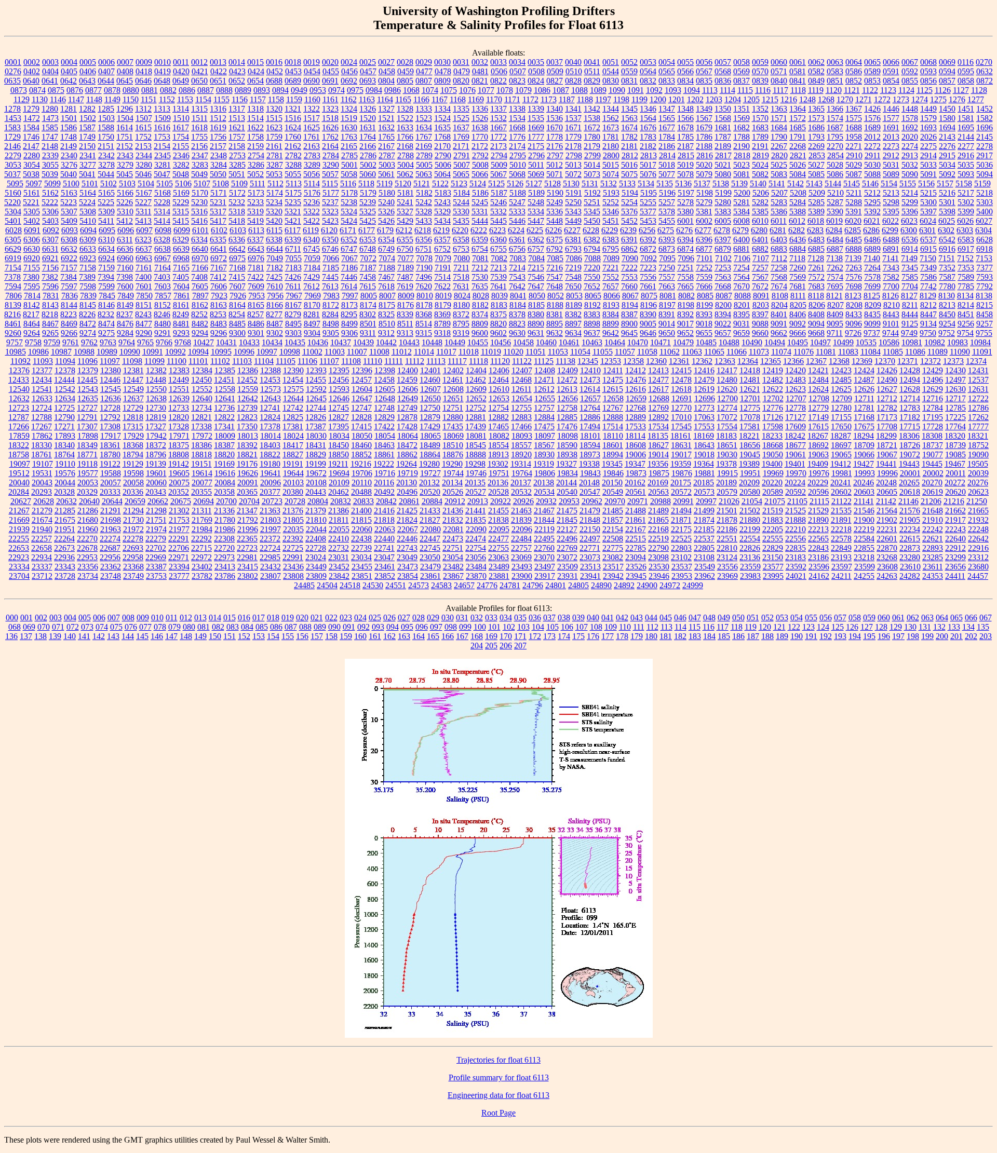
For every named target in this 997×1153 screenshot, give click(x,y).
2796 (536, 155)
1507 (144, 118)
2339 (50, 155)
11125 (544, 361)
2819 (760, 155)
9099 (872, 323)
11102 (220, 361)
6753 (461, 249)
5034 (947, 164)
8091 (761, 295)
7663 (666, 286)
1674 (629, 127)
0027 (386, 62)
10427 (203, 342)
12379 (87, 370)
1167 (440, 99)
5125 (496, 183)
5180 (387, 192)
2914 (928, 155)
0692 (349, 80)
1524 (442, 118)
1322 (311, 108)
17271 (64, 426)
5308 (87, 211)
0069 (947, 62)
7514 (442, 277)
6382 (592, 239)
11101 (198, 361)
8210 (891, 305)
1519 (349, 118)
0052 (629, 62)
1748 (68, 136)
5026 (797, 164)
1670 (554, 127)
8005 (368, 295)
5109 (239, 183)
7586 (928, 277)
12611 (521, 389)
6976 (256, 258)
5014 (592, 164)
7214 (517, 267)
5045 (124, 174)
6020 (853, 220)
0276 (13, 71)
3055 (50, 164)
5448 (554, 220)
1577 (891, 118)
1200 (658, 99)
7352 (947, 267)
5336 (554, 211)
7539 (498, 277)
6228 (591, 230)
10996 (244, 351)
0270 (984, 62)
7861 (181, 295)
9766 (164, 342)
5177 (330, 192)
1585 (50, 127)
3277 (87, 164)
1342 (592, 108)
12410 (590, 370)
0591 (891, 71)
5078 (685, 174)
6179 (385, 230)
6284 (834, 230)
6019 (834, 220)
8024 (462, 295)
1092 (654, 90)
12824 (270, 417)
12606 (407, 389)
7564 (741, 277)
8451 (966, 314)
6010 (760, 220)
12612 (544, 389)
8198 (686, 305)
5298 (891, 202)
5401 (13, 220)
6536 (909, 239)
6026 (965, 220)
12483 (795, 379)
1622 (255, 127)
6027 (984, 220)
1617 (180, 127)
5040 (68, 174)
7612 (311, 286)
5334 (536, 211)
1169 (476, 99)
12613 (567, 389)
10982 (934, 342)
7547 (554, 277)
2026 (928, 136)
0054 (666, 62)
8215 (984, 305)
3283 (200, 164)
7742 (928, 286)
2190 (741, 146)
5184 (461, 192)
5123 (459, 183)
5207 (779, 192)
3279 (125, 164)
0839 (760, 80)
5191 (573, 192)
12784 (932, 407)
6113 (256, 230)
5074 (610, 174)
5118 (366, 183)
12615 (612, 389)
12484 (818, 379)
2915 (947, 155)
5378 (666, 211)
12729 (133, 407)
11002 (312, 351)
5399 (966, 211)
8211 (910, 305)
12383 (179, 370)
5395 (891, 211)
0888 (224, 90)
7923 (219, 295)
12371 (907, 361)
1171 (512, 99)
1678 (685, 127)
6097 (144, 230)
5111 (257, 183)
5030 (872, 164)
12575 (293, 389)
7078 (424, 258)
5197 (686, 192)
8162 (200, 305)
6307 (50, 239)
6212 (404, 230)
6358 (461, 239)
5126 (515, 183)
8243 (143, 314)
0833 (666, 80)
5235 (293, 202)
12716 (932, 398)
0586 (853, 71)
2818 (742, 155)
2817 (723, 155)
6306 (31, 239)
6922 (69, 258)
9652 (685, 333)
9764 (126, 342)
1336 (479, 108)
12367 (816, 361)
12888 (612, 417)
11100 (176, 361)
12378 (65, 370)
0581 (797, 71)
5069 (536, 174)
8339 (405, 314)
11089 (937, 351)
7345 (909, 267)
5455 (666, 220)
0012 (199, 62)
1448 (909, 108)
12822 (224, 417)
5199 (723, 192)
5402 (31, 220)
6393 (666, 239)
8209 (873, 305)
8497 (312, 323)
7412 (218, 277)
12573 (270, 389)
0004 (69, 62)
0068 (928, 62)
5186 (480, 192)
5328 (423, 211)
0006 (106, 62)
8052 (555, 295)
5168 (162, 192)
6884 (797, 249)
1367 (853, 108)
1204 (732, 99)
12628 (909, 389)
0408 (125, 71)
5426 (386, 220)
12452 (247, 379)
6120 (329, 230)
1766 (405, 136)
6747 (349, 249)
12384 (202, 370)
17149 (818, 417)
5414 (162, 220)
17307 (87, 426)
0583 (835, 71)
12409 (567, 370)
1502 (87, 118)
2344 (144, 155)
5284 (797, 202)
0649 (180, 80)
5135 (664, 183)
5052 (255, 174)
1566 (685, 118)
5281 (741, 202)
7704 (909, 286)
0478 (443, 71)
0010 (162, 62)
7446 (349, 277)
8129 (928, 295)
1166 (421, 99)
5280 (723, 202)
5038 (31, 174)
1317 (236, 108)
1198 (621, 99)
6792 (554, 249)
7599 (106, 286)
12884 (544, 417)
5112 (275, 183)
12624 (818, 389)
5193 (611, 192)
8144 (69, 305)
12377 (42, 370)
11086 (915, 351)
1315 (199, 108)
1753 (162, 136)
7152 (965, 258)
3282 (181, 164)
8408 (816, 314)
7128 (815, 258)
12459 (407, 379)
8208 (854, 305)
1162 (349, 99)
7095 (667, 258)
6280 (759, 230)
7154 (13, 267)
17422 (384, 426)
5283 (779, 202)
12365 (770, 361)
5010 (517, 164)
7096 (686, 258)
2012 (872, 136)
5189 (536, 192)
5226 (124, 202)
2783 (312, 155)
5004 (405, 164)
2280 (31, 155)
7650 (573, 286)
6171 (348, 230)
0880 (131, 90)
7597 (69, 286)
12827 (338, 417)
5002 (368, 164)
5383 (723, 211)
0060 (779, 62)
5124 (477, 183)
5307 (69, 211)
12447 (133, 379)
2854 (835, 155)
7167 (218, 267)
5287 (835, 202)
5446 (517, 220)
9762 (89, 342)
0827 (554, 80)
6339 (293, 239)
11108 (351, 361)
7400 (143, 277)
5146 (870, 183)
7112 (779, 258)
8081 (667, 295)
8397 (760, 314)
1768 (442, 136)
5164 (87, 192)
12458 (384, 379)
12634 (65, 398)
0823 (517, 80)
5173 (256, 192)
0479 (461, 71)
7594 (13, 286)
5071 (554, 174)
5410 (87, 220)
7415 (236, 277)
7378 (12, 277)
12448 (155, 379)
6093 (69, 230)
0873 (18, 90)
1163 (367, 99)
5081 (741, 174)
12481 (749, 379)
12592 (316, 389)
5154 (889, 183)
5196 (667, 192)
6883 (779, 249)
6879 (723, 249)
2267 (779, 146)
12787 (18, 417)
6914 (909, 249)
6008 (741, 220)
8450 (947, 314)
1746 (31, 136)
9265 (50, 333)
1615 (143, 127)
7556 (648, 277)
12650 (430, 398)
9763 (108, 342)
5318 (236, 211)
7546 (536, 277)
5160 (13, 192)
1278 (12, 108)
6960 (125, 258)
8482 (200, 323)
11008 (379, 351)
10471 (660, 342)
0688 (274, 80)
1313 (162, 108)
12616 (635, 389)
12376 (19, 370)
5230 (199, 202)
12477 (658, 379)
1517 (311, 118)
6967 (162, 258)
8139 (13, 305)
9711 (835, 333)
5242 (423, 202)
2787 (387, 155)
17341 (224, 426)
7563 (723, 277)
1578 (909, 118)
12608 (453, 389)
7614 (349, 286)
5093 (966, 174)
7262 (835, 267)
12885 (567, 417)
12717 (955, 398)
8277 (274, 314)
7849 (125, 295)
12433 (18, 379)
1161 (330, 99)
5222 (50, 202)
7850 (144, 295)
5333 (517, 211)
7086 (573, 258)
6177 (366, 230)
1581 (966, 118)
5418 (236, 220)
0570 (760, 71)
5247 (517, 202)
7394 (106, 277)
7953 (256, 295)
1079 (523, 90)
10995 (221, 351)
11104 (264, 361)
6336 (236, 239)
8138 (984, 295)
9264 (31, 333)
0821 (479, 80)
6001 (685, 220)
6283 (815, 230)
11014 (424, 351)
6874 (685, 249)
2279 (13, 155)
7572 (816, 277)
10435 (295, 342)
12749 (407, 407)
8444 (909, 314)
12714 (909, 398)
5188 (517, 192)
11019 (491, 351)
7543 (517, 277)
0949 (299, 90)
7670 (741, 286)
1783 (648, 136)
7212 (479, 267)
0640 (31, 80)
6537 (928, 239)
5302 (966, 202)
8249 (180, 314)
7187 (368, 267)
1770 (479, 136)
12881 (475, 417)
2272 (872, 146)
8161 (181, 305)
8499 (349, 323)
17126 (772, 417)
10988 (84, 351)
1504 (125, 118)
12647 (362, 398)
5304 (13, 211)
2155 (180, 146)
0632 (984, 71)
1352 (760, 108)
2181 (629, 146)
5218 (984, 192)
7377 (984, 267)
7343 (891, 267)
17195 (932, 417)
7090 (630, 258)
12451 (224, 379)
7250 (666, 267)
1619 (218, 127)
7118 (797, 258)
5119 (384, 183)
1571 (779, 118)
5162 (50, 192)
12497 (955, 379)
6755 (498, 249)
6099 (181, 230)
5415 (180, 220)
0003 (50, 62)
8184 (517, 305)
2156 (199, 146)
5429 (405, 220)
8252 (199, 314)
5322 (311, 211)
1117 (780, 90)
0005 (87, 62)
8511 (405, 323)
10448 (432, 342)
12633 (42, 398)
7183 (293, 267)
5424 (349, 220)
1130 (40, 99)
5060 (367, 174)
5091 (928, 174)
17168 (864, 417)
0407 (106, 71)
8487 (274, 323)
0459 (405, 71)
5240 (386, 202)
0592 (909, 71)
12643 (270, 398)
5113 (294, 183)
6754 (479, 249)
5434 (442, 220)
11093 (43, 361)
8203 (760, 305)
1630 (349, 127)
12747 (361, 407)
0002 (31, 62)
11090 (960, 351)
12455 (315, 379)
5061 (386, 174)
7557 (666, 277)
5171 (218, 192)
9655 (704, 333)
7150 (928, 258)
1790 (779, 136)
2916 (966, 155)
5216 (947, 192)
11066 (736, 351)
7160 (125, 267)
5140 (758, 183)
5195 (648, 192)
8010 (424, 295)
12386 (247, 370)
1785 (685, 136)
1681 (723, 127)
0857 (947, 80)
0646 (143, 80)
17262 (978, 417)
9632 (554, 333)
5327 (405, 211)
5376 (629, 211)
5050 (218, 174)
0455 (330, 71)
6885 (816, 249)
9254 (947, 323)
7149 (909, 258)
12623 (795, 389)
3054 (31, 164)
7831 (51, 295)
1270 (845, 99)
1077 (486, 90)
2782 (293, 155)
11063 (692, 351)
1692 (909, 127)
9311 (368, 333)
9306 (349, 333)
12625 (841, 389)
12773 (704, 407)
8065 (593, 295)
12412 (635, 370)
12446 (110, 379)
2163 (311, 146)
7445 (330, 277)
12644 (293, 398)
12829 (384, 417)
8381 (554, 314)
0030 (442, 62)
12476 (635, 379)
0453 (293, 71)
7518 (461, 277)
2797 (555, 155)
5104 (146, 183)
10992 (175, 351)
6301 (927, 230)
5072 (573, 174)
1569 (741, 118)
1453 (13, 118)
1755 (199, 136)
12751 (452, 407)
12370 (884, 361)
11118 (478, 361)
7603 (162, 286)
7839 (88, 295)
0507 (517, 71)
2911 (873, 155)
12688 (659, 398)
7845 (107, 295)
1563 (629, 118)
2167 (386, 146)
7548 (573, 277)
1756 (218, 136)
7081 (480, 258)
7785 (966, 286)
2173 (498, 146)
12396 (362, 370)
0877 (93, 90)
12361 (679, 361)
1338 (517, 108)
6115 (274, 230)
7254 (741, 267)
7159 (106, 267)
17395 (338, 426)
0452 (274, 71)
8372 (461, 314)
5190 (555, 192)
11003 (335, 351)
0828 (573, 80)
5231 (218, 202)
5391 (853, 211)
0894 (280, 90)
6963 (144, 258)
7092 (648, 258)
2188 (704, 146)
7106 (742, 258)
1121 (852, 90)
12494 (909, 379)
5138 (720, 183)
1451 (966, 108)
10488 (729, 342)
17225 (955, 417)
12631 (978, 389)
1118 (798, 90)
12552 (202, 389)
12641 (224, 398)
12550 (156, 389)
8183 (499, 305)
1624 (293, 127)
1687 (835, 127)
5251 (592, 202)
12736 (224, 407)
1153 (185, 99)
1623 (274, 127)
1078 (504, 90)
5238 (349, 202)
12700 (727, 398)
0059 (760, 62)
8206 (817, 305)
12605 (384, 389)
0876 (74, 90)
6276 (684, 230)
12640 (202, 398)
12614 (590, 389)
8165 (256, 305)
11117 (457, 361)
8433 (853, 314)
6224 (516, 230)
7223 (648, 267)
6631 (50, 249)
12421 (818, 370)
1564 (648, 118)
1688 (853, 127)
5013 (573, 164)
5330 (461, 211)
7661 (648, 286)
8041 (518, 295)
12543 (87, 389)
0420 (181, 71)
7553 (629, 277)
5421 (293, 220)
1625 (311, 127)
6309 (87, 239)
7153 (984, 258)
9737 (872, 333)
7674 (779, 286)
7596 (50, 286)
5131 (590, 183)
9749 (909, 333)
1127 (961, 90)
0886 (187, 90)
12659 (636, 398)
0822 (498, 80)
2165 (349, 146)
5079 (704, 174)
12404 (476, 370)
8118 (816, 295)
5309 (106, 211)
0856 (928, 80)
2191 (760, 146)
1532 (498, 118)
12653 (499, 398)
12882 (498, 417)
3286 (256, 164)
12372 (930, 361)
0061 (797, 62)
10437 (340, 342)
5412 (124, 220)
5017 (648, 164)
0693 (367, 80)
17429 (430, 426)
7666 (704, 286)
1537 (573, 118)
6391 (629, 239)
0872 (984, 80)
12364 (747, 361)
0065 (872, 62)
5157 (945, 183)
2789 (424, 155)
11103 (242, 361)
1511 (200, 118)
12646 (339, 398)
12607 (430, 389)
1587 (87, 127)
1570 (760, 118)
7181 (256, 267)
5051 (236, 174)
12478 (681, 379)
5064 (442, 174)
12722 (978, 398)
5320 (274, 211)
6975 (237, 258)
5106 (183, 183)
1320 (274, 108)
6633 (87, 249)
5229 (180, 202)
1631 (367, 127)
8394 (723, 314)
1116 (763, 90)
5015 (610, 164)
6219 (441, 230)
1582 (984, 118)
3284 (218, 164)
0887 (205, 90)
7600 (125, 286)
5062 (405, 174)
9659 (741, 333)
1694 (947, 127)
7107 (760, 258)
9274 (87, 333)
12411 (613, 370)
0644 (106, 80)
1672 (592, 127)
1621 (236, 127)
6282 (796, 230)
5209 (817, 192)
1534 (517, 118)
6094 (88, 230)
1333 (423, 108)
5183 (443, 192)
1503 (106, 118)
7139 (853, 258)
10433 (249, 342)
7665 (685, 286)
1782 (629, 136)
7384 (68, 277)
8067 (630, 295)
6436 (797, 239)
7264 (872, 267)
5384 (741, 211)
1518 (330, 118)
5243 (442, 202)
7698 (853, 286)
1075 (448, 90)
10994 (198, 351)
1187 (567, 99)
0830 (610, 80)
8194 (630, 305)
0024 (349, 62)
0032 (479, 62)
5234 (274, 202)
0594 (947, 71)
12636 (110, 398)
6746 (330, 249)
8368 (423, 314)
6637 (144, 249)
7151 (946, 258)
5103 (127, 183)
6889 (872, 249)
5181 (405, 192)
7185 (330, 267)
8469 (69, 323)
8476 (125, 323)
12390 (293, 370)
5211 (854, 192)
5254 (629, 202)
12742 (292, 407)
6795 (610, 249)
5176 (312, 192)
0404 (50, 71)
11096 (87, 361)
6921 (50, 258)
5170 (200, 192)
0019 (311, 62)
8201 (742, 305)
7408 (199, 277)
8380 (536, 314)
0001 (13, 62)
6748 (367, 249)
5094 (984, 174)
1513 (236, 118)
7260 (797, 267)
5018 (666, 164)
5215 (928, 192)
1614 (124, 127)
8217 (31, 314)
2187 (685, 146)
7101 (704, 258)
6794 (592, 249)
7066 (330, 258)
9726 (853, 333)
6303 (964, 230)
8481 (181, 323)
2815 (686, 155)
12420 (795, 370)
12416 (704, 370)
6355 (405, 239)
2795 (517, 155)
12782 (887, 407)
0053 (648, 62)
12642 (247, 398)
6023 (909, 220)
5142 (795, 183)
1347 (666, 108)
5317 (218, 211)
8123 (853, 295)
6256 (647, 230)
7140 (872, 258)
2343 (125, 155)
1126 (943, 90)
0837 (741, 80)
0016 (274, 62)
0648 (162, 80)
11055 (602, 351)
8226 (87, 314)
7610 (274, 286)
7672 (760, 286)
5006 (443, 164)
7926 (238, 295)
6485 (853, 239)
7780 (947, 286)
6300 (908, 230)
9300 (237, 333)
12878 (407, 417)
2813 (648, 155)
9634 (573, 333)
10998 (289, 351)
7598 (87, 286)
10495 (797, 342)
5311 (144, 211)
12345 (587, 361)
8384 (610, 314)
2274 (909, 146)
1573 (816, 118)
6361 (517, 239)
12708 (819, 398)
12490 (887, 379)
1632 (386, 127)
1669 (536, 127)
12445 (87, 379)
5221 (31, 202)
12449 (178, 379)
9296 (218, 333)
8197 (667, 305)
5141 (777, 183)
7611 (293, 286)
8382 (573, 314)
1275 (938, 99)
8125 (872, 295)
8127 (909, 295)
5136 (683, 183)
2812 (630, 155)
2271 (853, 146)
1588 (106, 127)
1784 (666, 136)
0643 (87, 80)
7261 (816, 267)
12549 (133, 389)
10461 (569, 342)
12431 (978, 370)
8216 (12, 314)
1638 (479, 127)
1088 (579, 90)
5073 (592, 174)
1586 (68, 127)
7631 (461, 286)
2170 (442, 146)
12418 (749, 370)
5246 (498, 202)
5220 (12, 202)
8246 (162, 314)
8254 (236, 314)
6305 (13, 239)
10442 (386, 342)
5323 (330, 211)
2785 (349, 155)
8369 (442, 314)
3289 (312, 164)
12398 (384, 370)
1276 (957, 99)
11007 (357, 351)
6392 (648, 239)
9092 (797, 323)
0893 (261, 90)
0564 (648, 71)
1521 (386, 118)
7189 (405, 267)
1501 (69, 118)
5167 (144, 192)
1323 (330, 108)
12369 (862, 361)
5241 (405, 202)
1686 (816, 127)
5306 (50, 211)
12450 (201, 379)
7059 (312, 258)
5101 (90, 183)
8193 (611, 305)
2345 (162, 155)
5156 (926, 183)
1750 (106, 136)
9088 (760, 323)
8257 (255, 314)
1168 (458, 99)
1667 (498, 127)
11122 (522, 361)
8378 (517, 314)
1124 (906, 90)
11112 (414, 361)
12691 (681, 398)
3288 (293, 164)
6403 (779, 239)
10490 (752, 342)
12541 (42, 389)
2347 (200, 155)
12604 (362, 389)
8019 (443, 295)
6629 (13, 249)
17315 (133, 426)
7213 (498, 267)
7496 (423, 277)
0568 (723, 71)
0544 (610, 71)
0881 (149, 90)
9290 (144, 333)
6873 (666, 249)
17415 (361, 426)
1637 (461, 127)
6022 (890, 220)
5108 (220, 183)
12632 (19, 398)
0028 (405, 62)
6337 (255, 239)
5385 (760, 211)
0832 (648, 80)
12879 (430, 417)
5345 (592, 211)
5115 (330, 183)
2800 (611, 155)
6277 (703, 230)
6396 (704, 239)
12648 (384, 398)
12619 (704, 389)
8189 (573, 305)
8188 (555, 305)
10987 (61, 351)
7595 (31, 286)
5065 (461, 174)
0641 (50, 80)
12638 (156, 398)
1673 (610, 127)
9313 (405, 333)
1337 (498, 108)
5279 (704, 202)
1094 (691, 90)
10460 (546, 342)
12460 (430, 379)
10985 (15, 351)
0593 (928, 71)
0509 (555, 71)
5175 (293, 192)
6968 (181, 258)
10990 (129, 351)
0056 (704, 62)
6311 (125, 239)
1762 (330, 136)
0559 (629, 71)
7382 (50, 277)
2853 (817, 155)
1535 (536, 118)
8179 (443, 305)
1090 (617, 90)
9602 (498, 333)
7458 (367, 277)
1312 (143, 108)
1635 (442, 127)
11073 (759, 351)
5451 (610, 220)
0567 (704, 71)
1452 (984, 108)
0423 (237, 71)
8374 (479, 314)
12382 (156, 370)
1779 (573, 136)
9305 (330, 333)
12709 (841, 398)
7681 (797, 286)
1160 (312, 99)
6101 (200, 230)
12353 (610, 361)
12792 (110, 417)
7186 (349, 267)
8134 (965, 295)
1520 (367, 118)
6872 (648, 249)
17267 (41, 426)
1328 (405, 108)
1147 (76, 99)
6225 (535, 230)
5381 (704, 211)
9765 (145, 342)
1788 (741, 136)
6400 (741, 239)
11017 (446, 351)
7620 (423, 286)
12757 (544, 407)
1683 (760, 127)
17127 (795, 417)
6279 (740, 230)
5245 (479, 202)
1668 (517, 127)
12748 (384, 407)
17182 (909, 417)
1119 (816, 90)
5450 (592, 220)
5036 (984, 164)
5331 (479, 211)
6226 (553, 230)
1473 (50, 118)
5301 (947, 202)
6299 (890, 230)
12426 (887, 370)
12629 (932, 389)
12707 (796, 398)
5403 (50, 220)
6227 (572, 230)
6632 (69, 249)
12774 (727, 407)
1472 (31, 118)
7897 (200, 295)
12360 (656, 361)
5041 (87, 174)
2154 (162, 146)
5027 (816, 164)
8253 (218, 314)
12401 (430, 370)
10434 (272, 342)
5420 (274, 220)
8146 (106, 305)
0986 (392, 90)
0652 (236, 80)
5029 (853, 164)
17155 (841, 417)
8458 (984, 314)
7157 (69, 267)
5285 (816, 202)
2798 (573, 155)
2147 (31, 146)
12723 (18, 407)
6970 (200, 258)
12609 (476, 389)
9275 (106, 333)
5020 (704, 164)
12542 (65, 389)
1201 (676, 99)
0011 (181, 62)
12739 (247, 407)
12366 (793, 361)
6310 (106, 239)
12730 (155, 407)
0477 (424, 71)
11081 (826, 351)
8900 (629, 323)
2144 (966, 136)
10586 (889, 342)
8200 (723, 305)
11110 (372, 361)
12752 (475, 407)
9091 (779, 323)
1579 (928, 118)
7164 (162, 267)
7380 (31, 277)
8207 (835, 305)
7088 (592, 258)
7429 (311, 277)
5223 (68, 202)
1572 (797, 118)
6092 (51, 230)
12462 (475, 379)
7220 (592, 267)
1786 (704, 136)
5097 (33, 183)
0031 (461, 62)
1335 (461, 108)
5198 (704, 192)
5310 (125, 211)
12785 (955, 407)
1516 (293, 118)
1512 (218, 118)
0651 (218, 80)
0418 (144, 71)
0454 (312, 71)
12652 (476, 398)
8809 (479, 323)
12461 (452, 379)
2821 (798, 155)
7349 (928, 267)
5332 (498, 211)
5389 (816, 211)
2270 (835, 146)
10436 (317, 342)
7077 (405, 258)
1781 (610, 136)
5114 (312, 183)
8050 (537, 295)
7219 (573, 267)
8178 (424, 305)
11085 (893, 351)
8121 (834, 295)
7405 (180, 277)
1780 (592, 136)
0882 (168, 90)
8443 (891, 314)
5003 (387, 164)
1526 (479, 118)
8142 (31, 305)
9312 (386, 333)
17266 (18, 426)
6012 (797, 220)
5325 (367, 211)
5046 (143, 174)
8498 (330, 323)
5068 (517, 174)
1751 (124, 136)
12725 (64, 407)
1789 (760, 136)
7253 (723, 267)
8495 (293, 323)
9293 (181, 333)
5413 (143, 220)
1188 (585, 99)
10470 (637, 342)
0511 (592, 71)
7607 (237, 286)
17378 (270, 426)
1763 (349, 136)
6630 (31, 249)
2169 (423, 146)
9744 (890, 333)
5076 (648, 174)
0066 (891, 62)
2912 (891, 155)
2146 (12, 146)
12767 (612, 407)
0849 (816, 80)
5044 (106, 174)
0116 (966, 62)
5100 (71, 183)
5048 (180, 174)
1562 (610, 118)
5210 (835, 192)
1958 (853, 136)
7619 (405, 286)
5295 (872, 202)
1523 (423, 118)
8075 (649, 295)
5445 (498, 220)
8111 (798, 295)
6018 (815, 220)
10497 (820, 342)
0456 (349, 71)
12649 (407, 398)
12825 (292, 417)
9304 (312, 333)
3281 (162, 164)
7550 (592, 277)
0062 (816, 62)
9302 (274, 333)
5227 (143, 202)
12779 (818, 407)
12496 (932, 379)
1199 (639, 99)
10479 (683, 342)
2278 (984, 146)
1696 (984, 127)
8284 (330, 314)
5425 (367, 220)
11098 (132, 361)
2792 (480, 155)
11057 (625, 351)
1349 (704, 108)
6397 (723, 239)
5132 (608, 183)
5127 (534, 183)
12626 (864, 389)
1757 (236, 136)
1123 (888, 90)
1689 (872, 127)
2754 (256, 155)
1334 (442, 108)
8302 (367, 314)
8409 (835, 314)
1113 (710, 90)
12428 (909, 370)
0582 (816, 71)
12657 (590, 398)
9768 (182, 342)
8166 (274, 305)
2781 (274, 155)
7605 (200, 286)
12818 (133, 417)
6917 (966, 249)
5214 (909, 192)
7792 (984, 286)
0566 (685, 71)
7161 (144, 267)
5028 (835, 164)
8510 (387, 323)
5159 (982, 183)
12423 (841, 370)
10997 (267, 351)
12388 (270, 370)
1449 (928, 108)
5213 (891, 192)
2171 (461, 146)
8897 (573, 323)
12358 (633, 361)
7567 (760, 277)
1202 (695, 99)
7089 (611, 258)
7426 (293, 277)
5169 (181, 192)
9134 (928, 323)
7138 (834, 258)
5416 (199, 220)
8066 (611, 295)
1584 (31, 127)
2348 (218, 155)
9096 (853, 323)
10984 (980, 342)
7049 (274, 258)
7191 (443, 267)
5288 (853, 202)
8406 (797, 314)
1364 (797, 108)
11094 (65, 361)
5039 (50, 174)
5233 (255, 202)
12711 (864, 398)
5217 (966, 192)
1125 (925, 90)
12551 (179, 389)
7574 (835, 277)
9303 (293, 333)
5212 (872, 192)
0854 (891, 80)
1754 (180, 136)
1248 (807, 99)
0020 (330, 62)
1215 (770, 99)
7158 (87, 267)
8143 (50, 305)
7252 (704, 267)
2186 (666, 146)
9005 (648, 323)
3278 (106, 164)
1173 (549, 99)
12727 (87, 407)
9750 (928, 333)
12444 (64, 379)
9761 (70, 342)
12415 (681, 370)
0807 (423, 80)
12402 (453, 370)
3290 (330, 164)
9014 (666, 323)
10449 (454, 342)
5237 (330, 202)
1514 (255, 118)
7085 (555, 258)
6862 (629, 249)
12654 (521, 398)
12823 (247, 417)
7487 (405, 277)
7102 (723, 258)
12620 (727, 389)
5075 (629, 174)
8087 (724, 295)
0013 (218, 62)
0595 (966, 71)
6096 (125, 230)
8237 (124, 314)
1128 (979, 90)
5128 (552, 183)
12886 (590, 417)
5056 (311, 174)
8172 (330, 305)
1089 (598, 90)
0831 (629, 80)
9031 (741, 323)
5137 (702, 183)
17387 (315, 426)
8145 (87, 305)
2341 (87, 155)
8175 (387, 305)
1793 (816, 136)
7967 (294, 295)
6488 (891, 239)
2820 (779, 155)
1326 (367, 108)
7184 (312, 267)
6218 (422, 230)
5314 (162, 211)
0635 (12, 80)
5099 (52, 183)
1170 (494, 99)
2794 (499, 155)
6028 (13, 230)
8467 (50, 323)
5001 (349, 164)
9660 (760, 333)
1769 (461, 136)
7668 (723, 286)
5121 (421, 183)
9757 (14, 342)
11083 (848, 351)
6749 (386, 249)
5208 (798, 192)
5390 (835, 211)
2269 (816, 146)
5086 (835, 174)
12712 (887, 398)
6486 (872, 239)
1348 (685, 108)
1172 (530, 99)
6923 (87, 258)
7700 (891, 286)
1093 (673, 90)
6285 (852, 230)
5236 (311, 202)
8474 (106, 323)
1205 (751, 99)
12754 (498, 407)
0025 (367, 62)
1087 (561, 90)
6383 (610, 239)
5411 (106, 220)
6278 (721, 230)
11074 (781, 351)
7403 (162, 277)
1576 (872, 118)
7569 (797, 277)
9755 (984, 333)
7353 (966, 267)
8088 (742, 295)
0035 (536, 62)
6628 (984, 239)
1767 (423, 136)
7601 (144, 286)
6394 (685, 239)
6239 (628, 230)
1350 (723, 108)
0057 (723, 62)
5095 (15, 183)
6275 (665, 230)
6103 (238, 230)
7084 (536, 258)
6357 (442, 239)
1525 (461, 118)
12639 (179, 398)
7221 (610, 267)
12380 (110, 370)
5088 (872, 174)
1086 (542, 90)
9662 (779, 333)
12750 (430, 407)
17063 (704, 417)
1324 (349, 108)
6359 (479, 239)
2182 (648, 146)
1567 (704, 118)
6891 (891, 249)
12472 (567, 379)
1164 (385, 99)
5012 (554, 164)
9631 (536, 333)
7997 (350, 295)
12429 (932, 370)
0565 (666, 71)
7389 (87, 277)
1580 (947, 118)
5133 (627, 183)
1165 (403, 99)
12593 (339, 389)
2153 (143, 146)
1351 (741, 108)
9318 (442, 333)
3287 (274, 164)
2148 (50, 146)
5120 (403, 183)
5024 (760, 164)
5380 (685, 211)
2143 (947, 136)
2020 (909, 136)
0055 (685, 62)
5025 (779, 164)
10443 (409, 342)
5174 (274, 192)
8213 (947, 305)
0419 (162, 71)
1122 (870, 90)
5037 (12, 174)
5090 (909, 174)
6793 (573, 249)
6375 (554, 239)
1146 (58, 99)
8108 (780, 295)
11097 (110, 361)
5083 (779, 174)
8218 (50, 314)
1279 (31, 108)
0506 (499, 71)
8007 (387, 295)
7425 (274, 277)
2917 (984, 155)
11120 (500, 361)
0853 (872, 80)
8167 (293, 305)
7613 (330, 286)
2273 (891, 146)
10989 (107, 351)
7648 (554, 286)
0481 (480, 71)
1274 (919, 99)
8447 (928, 314)
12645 (316, 398)
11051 (536, 351)
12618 (681, 389)
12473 (590, 379)
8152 (162, 305)
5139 (739, 183)
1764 (367, 136)
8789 (442, 323)
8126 (890, 295)
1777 (536, 136)
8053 (574, 295)
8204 (779, 305)
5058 (349, 174)
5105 (164, 183)
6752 (442, 249)
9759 (52, 342)
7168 (237, 267)
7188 (387, 267)
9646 (648, 333)
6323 (143, 239)
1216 (788, 99)
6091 (32, 230)
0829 (592, 80)
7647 (536, 286)
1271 (863, 99)
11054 (580, 351)
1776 (517, 136)
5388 (797, 211)
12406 (499, 370)
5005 (424, 164)
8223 (68, 314)
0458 (387, 71)
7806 (13, 295)
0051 (610, 62)
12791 (87, 417)
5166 (125, 192)
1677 (666, 127)
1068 (411, 90)
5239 (367, 202)
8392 (685, 314)
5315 (180, 211)
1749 (87, 136)
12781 (864, 407)
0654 (255, 80)
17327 (155, 426)
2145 (984, 136)
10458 (523, 342)
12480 (727, 379)
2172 (479, 146)
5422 (311, 220)
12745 (338, 407)
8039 (499, 295)
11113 (436, 361)
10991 (152, 351)
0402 (31, 71)
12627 (887, 389)
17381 (292, 426)
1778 (554, 136)
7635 (479, 286)
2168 (405, 146)
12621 (749, 389)
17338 (201, 426)
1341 (573, 108)
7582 (891, 277)
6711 (293, 249)
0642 (68, 80)
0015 (255, 62)
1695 (966, 127)
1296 (124, 108)
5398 (947, 211)
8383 (592, 314)
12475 (612, 379)
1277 (975, 99)
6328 (162, 239)
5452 (629, 220)
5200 (742, 192)
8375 (498, 314)
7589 (966, 277)
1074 (430, 90)
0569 (741, 71)
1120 (834, 90)
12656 (567, 398)
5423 (330, 220)
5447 (536, 220)
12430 (955, 370)
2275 (928, 146)
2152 (124, 146)
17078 (749, 417)
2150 (87, 146)
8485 (237, 323)
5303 (984, 202)
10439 (363, 342)
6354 (386, 239)
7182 (274, 267)
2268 (797, 146)
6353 (367, 239)
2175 (536, 146)
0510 (573, 71)
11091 (982, 351)
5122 (440, 183)
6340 (311, 239)
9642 (610, 333)
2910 (854, 155)
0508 (536, 71)
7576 (853, 277)
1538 (592, 118)
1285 (106, 108)
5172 (237, 192)
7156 (50, 267)
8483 (218, 323)
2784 (330, 155)
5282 (760, 202)
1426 (872, 108)
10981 (911, 342)
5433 (423, 220)
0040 (573, 62)
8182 (480, 305)
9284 (125, 333)
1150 (131, 99)
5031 (891, 164)
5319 (255, 211)
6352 (349, 239)
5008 (480, 164)
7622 (442, 286)
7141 (890, 258)
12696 (704, 398)
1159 (294, 99)
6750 (405, 249)
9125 (909, 323)
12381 (133, 370)
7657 (610, 286)
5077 (666, 174)
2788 (405, 155)
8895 (554, 323)
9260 (13, 333)
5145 (851, 183)
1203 (714, 99)
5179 (368, 192)
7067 (349, 258)
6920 (31, 258)
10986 (38, 351)
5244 (461, 202)
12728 (110, 407)
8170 (312, 305)
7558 (685, 277)
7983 (331, 295)
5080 (723, 174)
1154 (203, 99)
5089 (891, 174)
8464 (31, 323)
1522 (405, 118)
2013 (891, 136)
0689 (293, 80)
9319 (461, 333)
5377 (648, 211)
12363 (725, 361)
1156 (240, 99)
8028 (481, 295)
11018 (469, 351)
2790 (443, 155)
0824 (536, 80)
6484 (835, 239)
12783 (909, 407)
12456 (338, 379)
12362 (702, 361)
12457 (361, 379)
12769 (658, 407)
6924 (106, 258)
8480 (162, 323)
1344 (610, 108)
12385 (224, 370)
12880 (452, 417)
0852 (853, 80)
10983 (957, 342)
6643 (256, 249)
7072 (368, 258)
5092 (947, 174)
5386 (779, 211)
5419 (255, 220)
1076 (467, 90)
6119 (311, 230)
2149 (68, 146)
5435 (461, 220)
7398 (124, 277)
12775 (749, 407)
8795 (461, 323)
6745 (311, 249)
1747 (50, 136)
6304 (983, 230)
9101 (891, 323)
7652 (592, 286)
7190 (424, 267)
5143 (814, 183)
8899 (610, 323)
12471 (544, 379)
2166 (367, 146)
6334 (199, 239)
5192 (592, 192)
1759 (274, 136)
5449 (573, 220)
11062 (669, 351)
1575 (853, 118)
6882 (760, 249)
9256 (966, 323)
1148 (94, 99)
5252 (610, 202)
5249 (554, 202)
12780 (841, 407)
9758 (33, 342)
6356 (423, 239)
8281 (311, 314)
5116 (348, 183)
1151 (149, 99)
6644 (274, 249)
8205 (798, 305)
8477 (144, 323)
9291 (162, 333)
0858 (966, 80)
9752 (946, 333)
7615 (367, 286)
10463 (592, 342)
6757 (536, 249)
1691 (891, 127)
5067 (498, 174)
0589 (872, 71)
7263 (853, 267)
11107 (329, 361)
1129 (22, 99)
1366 (835, 108)
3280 (144, 164)
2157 (218, 146)
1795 (835, 136)
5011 (536, 164)
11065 (714, 351)
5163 (69, 192)
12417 (727, 370)
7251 (685, 267)
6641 (218, 249)
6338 (274, 239)
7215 (536, 267)
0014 (236, 62)
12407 (521, 370)
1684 (779, 127)
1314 (180, 108)
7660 (629, 286)
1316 (218, 108)
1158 (276, 99)
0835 (704, 80)
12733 (178, 407)
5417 (218, 220)
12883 (521, 417)
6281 (778, 230)
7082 (499, 258)
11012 (402, 351)
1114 (727, 90)
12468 (521, 379)
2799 (592, 155)
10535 (866, 342)
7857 (163, 295)
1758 (255, 136)
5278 (685, 202)
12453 (270, 379)
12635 (87, 398)
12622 (772, 389)
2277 (966, 146)
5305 (31, 211)
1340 (554, 108)
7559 (704, 277)
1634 (423, 127)
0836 (723, 80)
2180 (610, 146)
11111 (393, 361)
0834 (685, 80)
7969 (312, 295)
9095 (835, 323)
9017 (685, 323)
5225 (106, 202)
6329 (180, 239)
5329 (442, 211)
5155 (907, 183)
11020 (513, 351)
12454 (292, 379)
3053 (13, 164)
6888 (853, 249)
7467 (386, 277)
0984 (374, 90)
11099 (154, 361)
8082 (686, 295)
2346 (181, 155)
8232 (106, 314)
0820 (461, 80)
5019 (685, 164)
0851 (835, 80)
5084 (797, 174)
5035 (966, 164)
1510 (181, 118)
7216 (554, 267)
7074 (387, 258)
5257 (666, 202)
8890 (536, 323)
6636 (125, 249)
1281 (68, 108)
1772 (498, 136)
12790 (64, 417)
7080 (461, 258)
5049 (199, 174)
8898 (592, 323)
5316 (199, 211)
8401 (779, 314)
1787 (723, 136)
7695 (835, 286)
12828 (361, 417)
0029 (423, 62)
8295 (349, 314)
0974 (336, 90)
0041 (592, 62)
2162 (293, 146)
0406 (87, 71)
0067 (909, 62)
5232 (236, 202)
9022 (723, 323)
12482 (772, 379)
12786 (978, 407)
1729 (12, 136)
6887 (835, 249)
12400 (407, 370)
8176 (405, 305)
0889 (243, 90)
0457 (368, 71)
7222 (629, 267)
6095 (107, 230)
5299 (909, 202)
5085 (816, 174)
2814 (667, 155)
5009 (499, 164)
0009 (144, 62)
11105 (285, 361)
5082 (760, 174)
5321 (293, 211)
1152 (167, 99)
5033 (928, 164)
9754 (965, 333)
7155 (31, 267)
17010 (681, 417)
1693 (928, 127)
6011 (779, 220)
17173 (887, 417)
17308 (110, 426)
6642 (237, 249)
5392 (872, 211)
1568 (723, 118)
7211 (461, 267)
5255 (648, 202)
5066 (479, 174)
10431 (226, 342)
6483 (816, 239)
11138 (565, 361)
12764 (590, 407)
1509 (162, 118)
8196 (648, 305)
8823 (517, 323)
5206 (760, 192)
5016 (629, 164)
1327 (386, 108)
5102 (108, 183)
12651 (453, 398)
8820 (498, 323)
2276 (947, 146)
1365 (816, 108)
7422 (255, 277)
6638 (162, 249)
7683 (816, 286)
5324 (349, 211)
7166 (200, 267)
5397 (928, 211)
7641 (498, 286)
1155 (221, 99)
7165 (181, 267)
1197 (603, 99)
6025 (946, 220)
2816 (704, 155)
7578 (872, 277)
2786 (368, 155)
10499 (843, 342)
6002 (704, 220)
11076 (803, 351)
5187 (499, 192)
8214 (966, 305)
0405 (69, 71)
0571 (779, 71)
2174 (517, 146)
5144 (833, 183)
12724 (41, 407)
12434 (41, 379)
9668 (816, 333)
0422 (218, 71)
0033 (498, 62)
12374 (976, 361)
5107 (202, 183)
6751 (423, 249)
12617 (658, 389)
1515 (274, 118)
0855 (909, 80)
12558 (224, 389)
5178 (349, 192)
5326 (386, 211)
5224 (87, 202)
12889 (635, 417)
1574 (835, 118)
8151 (144, 305)
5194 (630, 192)
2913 (909, 155)
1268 (826, 99)
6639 (181, 249)
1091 (635, 90)
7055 (293, 258)
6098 (163, 230)
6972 (218, 258)
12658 (613, 398)
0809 (442, 80)
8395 (741, 314)
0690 (311, 80)
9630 (517, 333)
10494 (774, 342)
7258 (779, 267)
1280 (50, 108)
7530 (479, 277)
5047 (162, 174)
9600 (479, 333)
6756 (517, 249)
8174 (368, 305)
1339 (536, 108)
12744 (315, 407)
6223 (497, 230)
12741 (270, 407)
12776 (772, 407)
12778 (795, 407)
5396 (909, 211)
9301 (256, 333)
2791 (461, 155)
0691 (330, 80)
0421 (200, 71)
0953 (317, 90)
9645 (629, 333)
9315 (423, 333)
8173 (349, 305)
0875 (56, 90)
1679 (704, 127)
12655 (544, 398)
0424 (256, 71)
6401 (760, 239)
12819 (155, 417)
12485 (841, 379)
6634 (106, 249)
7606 (218, 286)
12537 (978, 379)
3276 (69, 164)
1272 (882, 99)
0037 (554, 62)
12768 (635, 407)
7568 (779, 277)
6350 (330, 239)
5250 (573, 202)
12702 (773, 398)
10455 (477, 342)
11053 (558, 351)
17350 (247, 426)
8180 (461, 305)
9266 (69, 333)
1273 (901, 99)
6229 (609, 230)
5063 (423, 174)
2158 (236, 146)
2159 (255, 146)
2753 (237, 155)
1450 (947, 108)
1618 (199, 127)
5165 (106, 192)
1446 (891, 108)
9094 (816, 323)
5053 (274, 174)
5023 (741, 164)
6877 (704, 249)
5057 (330, 174)
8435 (872, 314)
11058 (647, 351)
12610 (499, 389)
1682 (741, 127)
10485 (706, 342)
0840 (779, 80)
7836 (69, 295)
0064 (853, 62)
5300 (928, 202)
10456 (500, 342)
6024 (928, 220)
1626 (330, 127)
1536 (554, 118)
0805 (405, 80)
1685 (797, 127)
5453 (648, 220)
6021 (872, 220)
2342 (106, 155)
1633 (405, 127)
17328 (178, 426)
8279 (293, 314)
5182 (424, 192)
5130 (571, 183)
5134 (646, 183)
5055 (293, 174)
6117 (293, 230)
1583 (12, 127)
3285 (237, 164)
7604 (181, 286)
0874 (37, 90)
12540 (19, 389)
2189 (723, 146)
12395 (339, 370)
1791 (797, 136)
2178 (573, 146)
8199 (704, 305)
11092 (20, 361)
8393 (704, 314)
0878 (112, 90)
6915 (928, 249)
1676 (648, 127)
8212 (928, 305)
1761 (311, 136)
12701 (750, 398)
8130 (946, 295)
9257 (984, 323)
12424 (864, 370)
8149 (125, 305)
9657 (723, 333)
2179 (592, 146)
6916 (947, 249)
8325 (386, 314)
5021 (723, 164)
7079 (443, 258)
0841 (797, 80)
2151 (106, 146)
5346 (610, 211)
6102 (219, 230)
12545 (110, 389)
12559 (247, 389)
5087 (853, 174)
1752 (143, 136)
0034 (517, 62)
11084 (870, 351)
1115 (745, 90)
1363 (779, 108)
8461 (13, 323)
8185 (536, 305)
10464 (614, 342)
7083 (517, 258)
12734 (201, 407)
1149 (112, 99)
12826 (315, 417)
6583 (966, 239)
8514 (423, 323)
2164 (330, 146)
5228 (162, 202)
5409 (69, 220)
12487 (864, 379)
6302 (946, 230)
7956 (275, 295)
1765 (386, 136)
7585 (909, 277)
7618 (386, 286)
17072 (727, 417)
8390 (648, 314)
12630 (955, 389)
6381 (573, 239)
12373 (953, 361)
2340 (69, 155)
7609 (256, 286)
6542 (947, 239)
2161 (274, 146)
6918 (984, 249)
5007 (461, 164)
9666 (797, 333)
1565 (666, 118)
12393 (316, 370)
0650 (199, 80)
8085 (705, 295)
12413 (658, 370)
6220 (460, 230)
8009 (406, 295)
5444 (479, 220)
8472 (87, 323)
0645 (124, 80)
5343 (573, 211)
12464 (498, 379)
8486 (256, 323)
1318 (255, 108)
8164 (237, 305)
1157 (258, 99)
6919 (13, 258)
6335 (218, 239)
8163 (218, 305)
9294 (200, 333)
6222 (478, 230)
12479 (704, 379)
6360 (498, 239)
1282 (87, 108)
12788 (41, 417)
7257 (760, 267)
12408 (544, 370)
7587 (947, 277)
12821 (201, 417)
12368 (839, 361)
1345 (629, 108)
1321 (293, 108)
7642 (517, 286)
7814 (32, 295)
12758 (567, 407)
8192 (592, 305)
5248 (536, 202)
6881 (741, 249)
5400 (984, 211)
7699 (872, 286)
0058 (741, 62)
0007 (125, 62)
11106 (307, 361)
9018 (704, 323)
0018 (293, 62)
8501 (368, 323)
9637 (592, 333)
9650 (666, 333)
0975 (355, 90)
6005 (723, 220)
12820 (178, 417)
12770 (681, 407)
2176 (554, 146)
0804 (386, 80)
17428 (407, 426)
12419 (772, 370)
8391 (666, 314)
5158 (963, 183)
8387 (629, 314)
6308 (69, 239)
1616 (162, 127)
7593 (984, 277)
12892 (658, 417)
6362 (536, 239)
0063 (835, 62)
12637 (133, 398)
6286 (871, 230)
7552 (610, 277)
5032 (909, 164)
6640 (200, 249)
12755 (521, 407)
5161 (31, 192)
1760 (293, 136)
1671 (573, 127)
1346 (648, 108)
